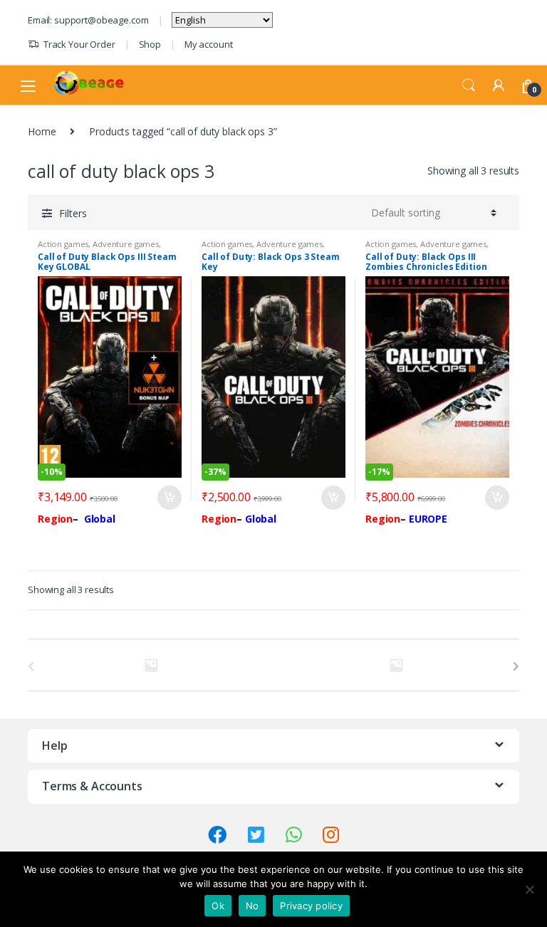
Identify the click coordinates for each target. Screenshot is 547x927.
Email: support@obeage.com (88, 20)
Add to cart (169, 498)
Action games (63, 244)
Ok (218, 905)
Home (42, 131)
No (252, 905)
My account (208, 44)
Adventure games (126, 244)
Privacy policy (311, 905)
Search (468, 85)
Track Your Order (79, 44)
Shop (150, 44)
